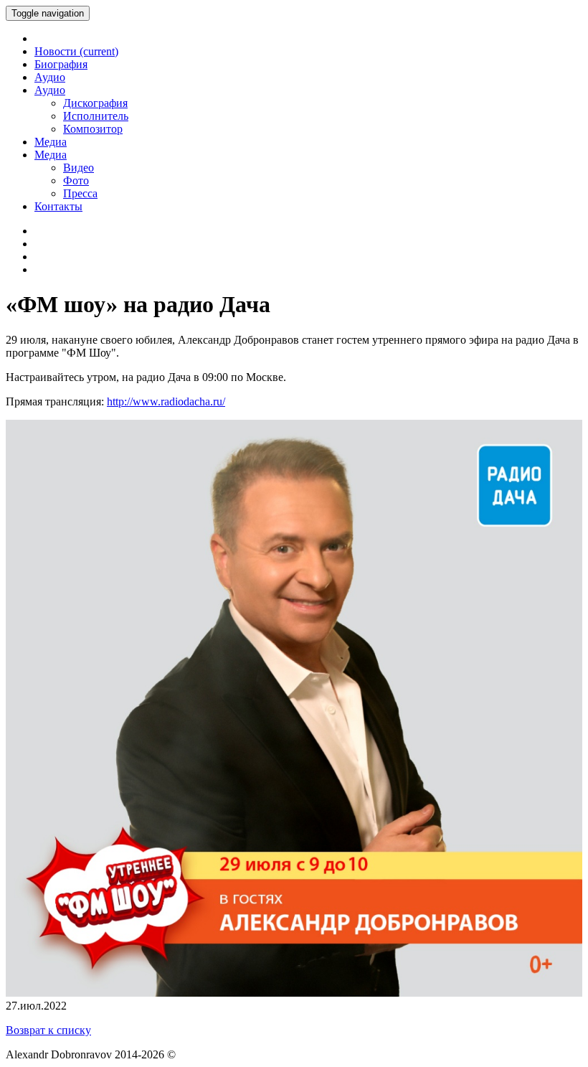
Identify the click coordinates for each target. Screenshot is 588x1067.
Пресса (80, 193)
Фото (76, 180)
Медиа (50, 142)
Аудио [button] (49, 90)
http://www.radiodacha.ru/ (166, 401)
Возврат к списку (48, 1030)
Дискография (95, 103)
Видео (78, 167)
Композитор (93, 129)
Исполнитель (95, 116)
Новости (76, 51)
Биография (60, 64)
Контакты (58, 206)
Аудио (49, 77)
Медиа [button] (50, 155)
